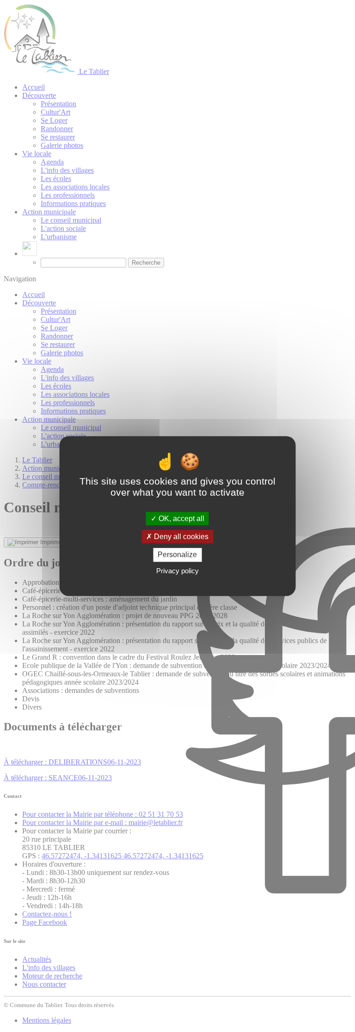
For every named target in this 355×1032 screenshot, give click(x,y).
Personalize (177, 555)
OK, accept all (180, 518)
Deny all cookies (180, 536)
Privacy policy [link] (177, 571)
